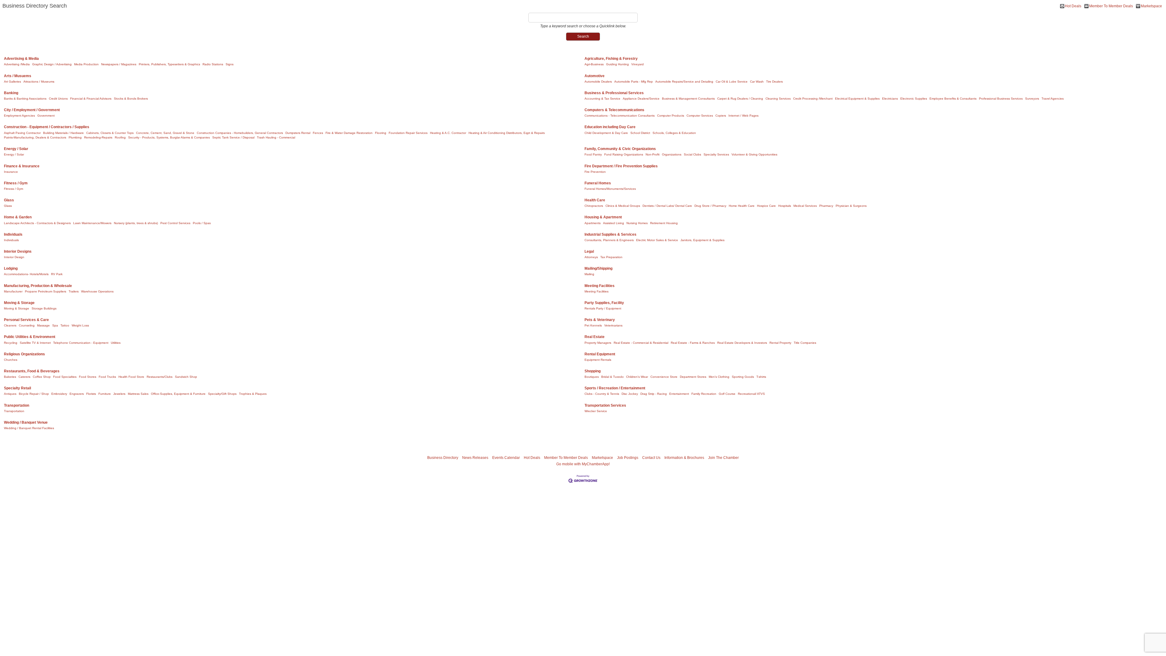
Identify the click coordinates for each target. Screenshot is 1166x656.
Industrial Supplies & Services (610, 234)
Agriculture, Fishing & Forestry (611, 58)
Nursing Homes (637, 223)
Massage (43, 325)
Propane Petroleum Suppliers (45, 291)
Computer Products (670, 115)
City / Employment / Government (32, 110)
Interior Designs (18, 251)
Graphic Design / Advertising (52, 64)
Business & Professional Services (614, 93)
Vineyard (637, 64)
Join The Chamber (723, 458)
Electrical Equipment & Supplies (857, 98)
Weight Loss (80, 325)
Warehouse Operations (97, 291)
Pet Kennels (593, 325)
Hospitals (784, 205)
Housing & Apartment (603, 217)
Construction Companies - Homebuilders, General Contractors (240, 133)
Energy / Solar (16, 149)
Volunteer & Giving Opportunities (754, 154)
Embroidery (59, 393)
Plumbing (75, 137)
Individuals (13, 234)
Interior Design (14, 257)
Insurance (11, 171)
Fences (318, 133)
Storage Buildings (44, 308)
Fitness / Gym (16, 183)
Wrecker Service (596, 411)
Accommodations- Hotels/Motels (26, 274)
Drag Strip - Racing (653, 393)
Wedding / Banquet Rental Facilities (29, 428)
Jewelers (119, 393)
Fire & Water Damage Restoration (349, 133)
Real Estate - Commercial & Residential (641, 342)
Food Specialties (65, 376)
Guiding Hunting (617, 64)
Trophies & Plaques (253, 393)
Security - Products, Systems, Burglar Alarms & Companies (169, 137)
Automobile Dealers (598, 81)
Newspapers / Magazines (118, 64)
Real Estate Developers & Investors (742, 342)
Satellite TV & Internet (35, 342)
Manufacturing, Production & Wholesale (38, 286)
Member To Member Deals (1111, 6)
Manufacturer (13, 291)
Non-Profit (653, 154)
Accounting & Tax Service (602, 98)
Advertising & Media (21, 58)
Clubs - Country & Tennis (602, 393)
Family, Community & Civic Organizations (620, 149)
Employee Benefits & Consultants (953, 98)
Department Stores (693, 376)
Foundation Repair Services (408, 133)
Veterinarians (613, 325)
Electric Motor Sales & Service (657, 240)
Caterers (24, 376)
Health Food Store (131, 376)
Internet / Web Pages (743, 115)
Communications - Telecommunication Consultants (620, 115)
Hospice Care (766, 205)
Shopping (593, 371)
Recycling (10, 342)
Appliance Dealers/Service (641, 98)
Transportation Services (605, 405)
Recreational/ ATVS (751, 393)
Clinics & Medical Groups (622, 205)
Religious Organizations (24, 354)
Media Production (86, 64)
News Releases (475, 458)
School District (640, 133)
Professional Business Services (1001, 98)
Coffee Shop (42, 376)
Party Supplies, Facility (604, 303)
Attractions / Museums (38, 81)
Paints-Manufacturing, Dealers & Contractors (35, 137)
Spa (55, 325)
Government (46, 115)
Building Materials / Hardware (63, 133)
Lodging (11, 268)
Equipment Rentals (598, 359)
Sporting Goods (743, 376)
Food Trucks (107, 376)
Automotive (595, 76)
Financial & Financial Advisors (90, 98)
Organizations (671, 154)
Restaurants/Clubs (159, 376)
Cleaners (10, 325)
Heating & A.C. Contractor (448, 133)
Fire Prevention (595, 171)
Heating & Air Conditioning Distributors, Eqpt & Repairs (507, 133)
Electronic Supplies (913, 98)
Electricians (890, 98)
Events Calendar (506, 458)
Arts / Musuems (17, 76)
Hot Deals (1073, 6)
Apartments (593, 223)
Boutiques (592, 376)
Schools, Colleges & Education (674, 133)
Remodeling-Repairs (98, 137)
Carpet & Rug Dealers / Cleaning (740, 98)
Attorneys (591, 257)
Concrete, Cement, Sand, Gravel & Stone (165, 133)
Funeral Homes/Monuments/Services (610, 188)
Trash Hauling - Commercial (276, 137)
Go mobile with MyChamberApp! (583, 464)
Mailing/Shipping (598, 268)
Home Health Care (742, 205)
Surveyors (1032, 98)
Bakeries (10, 376)
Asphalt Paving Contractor (22, 133)
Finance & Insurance (21, 166)
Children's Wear (637, 376)
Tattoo (64, 325)
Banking (11, 93)
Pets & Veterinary (600, 320)
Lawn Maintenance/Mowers (92, 223)
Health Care (595, 200)
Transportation (16, 405)
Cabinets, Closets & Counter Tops (110, 133)
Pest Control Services (175, 223)
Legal (589, 251)
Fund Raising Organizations (623, 154)
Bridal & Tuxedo (612, 376)
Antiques (10, 393)
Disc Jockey (630, 393)
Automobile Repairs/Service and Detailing (684, 81)
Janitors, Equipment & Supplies (702, 240)
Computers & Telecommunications (614, 110)
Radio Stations (213, 64)
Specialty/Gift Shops (222, 393)
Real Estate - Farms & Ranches (693, 342)
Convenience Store (663, 376)
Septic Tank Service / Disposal (233, 137)
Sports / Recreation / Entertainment (615, 388)
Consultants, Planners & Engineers (609, 240)
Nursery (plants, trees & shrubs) (136, 223)
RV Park (57, 274)
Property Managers (598, 342)
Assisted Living (613, 223)
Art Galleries (12, 81)
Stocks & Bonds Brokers (131, 98)
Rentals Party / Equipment (603, 308)
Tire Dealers (774, 81)
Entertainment (679, 393)
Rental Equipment (600, 354)
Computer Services (700, 115)
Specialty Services (716, 154)
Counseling (27, 325)
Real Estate (595, 337)
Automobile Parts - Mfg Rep (633, 81)
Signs (230, 64)
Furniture (104, 393)
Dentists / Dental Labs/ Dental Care (667, 205)
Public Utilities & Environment (29, 337)
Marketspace (1151, 6)
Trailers (74, 291)
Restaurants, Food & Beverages (32, 371)
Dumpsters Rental (297, 133)
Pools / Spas (202, 223)
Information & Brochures (684, 458)
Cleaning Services (778, 98)
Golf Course (727, 393)
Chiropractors (594, 205)
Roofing (120, 137)
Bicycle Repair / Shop (34, 393)
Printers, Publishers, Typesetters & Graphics (169, 64)
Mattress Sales (138, 393)
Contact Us (651, 458)
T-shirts (761, 376)
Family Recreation (703, 393)
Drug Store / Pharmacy (710, 205)
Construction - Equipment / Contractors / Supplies (46, 127)
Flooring (380, 133)
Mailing (589, 274)
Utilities (116, 342)
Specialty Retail (17, 388)
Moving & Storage (19, 303)
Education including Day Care (610, 127)
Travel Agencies (1053, 98)
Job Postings (627, 458)
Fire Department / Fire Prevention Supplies (621, 166)
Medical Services (805, 205)
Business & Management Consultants (688, 98)
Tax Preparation (611, 257)
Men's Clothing (719, 376)
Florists (91, 393)
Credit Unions (58, 98)
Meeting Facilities (600, 286)
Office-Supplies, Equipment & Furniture (178, 393)
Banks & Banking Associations (25, 98)
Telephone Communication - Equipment (80, 342)
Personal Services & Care (26, 320)
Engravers (77, 393)
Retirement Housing (664, 223)
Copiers (720, 115)
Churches (10, 359)
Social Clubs (692, 154)
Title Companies (805, 342)
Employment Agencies (19, 115)
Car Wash (757, 81)
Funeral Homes (598, 183)
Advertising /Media (17, 64)
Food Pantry (593, 154)
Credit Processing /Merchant (813, 98)
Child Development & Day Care (606, 133)
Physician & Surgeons (851, 205)
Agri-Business (594, 64)
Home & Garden (18, 217)
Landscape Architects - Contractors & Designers (37, 223)
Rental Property (780, 342)
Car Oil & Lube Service (732, 81)
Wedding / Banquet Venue (26, 422)
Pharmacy (826, 205)
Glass (9, 200)
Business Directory (442, 458)
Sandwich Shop (186, 376)
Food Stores (87, 376)
